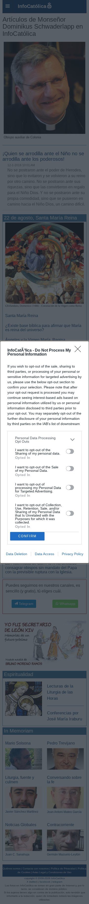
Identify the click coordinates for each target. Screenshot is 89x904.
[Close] (79, 350)
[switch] (70, 451)
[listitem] (44, 439)
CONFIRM (27, 536)
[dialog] (44, 452)
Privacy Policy (72, 554)
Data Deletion (16, 554)
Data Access (44, 554)
